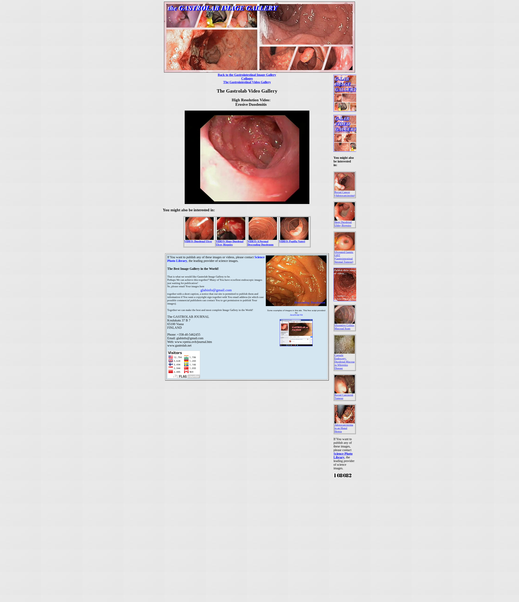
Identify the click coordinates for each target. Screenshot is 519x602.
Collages (247, 78)
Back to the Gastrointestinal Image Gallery (247, 75)
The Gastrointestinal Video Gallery (247, 82)
